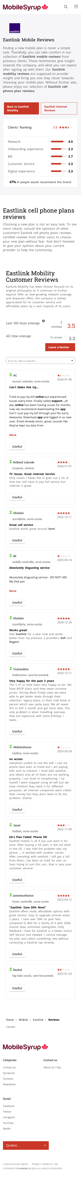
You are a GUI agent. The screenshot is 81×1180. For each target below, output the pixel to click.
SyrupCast (9, 1073)
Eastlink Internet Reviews (55, 108)
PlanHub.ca (24, 1168)
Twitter (7, 1111)
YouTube (8, 1123)
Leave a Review (58, 347)
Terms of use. (50, 1164)
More (12, 435)
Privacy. (37, 1164)
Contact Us (9, 1067)
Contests (8, 1078)
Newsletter (9, 1084)
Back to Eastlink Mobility (18, 108)
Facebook (8, 1106)
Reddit (7, 1128)
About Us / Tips (52, 1067)
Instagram (9, 1117)
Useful (17, 446)
